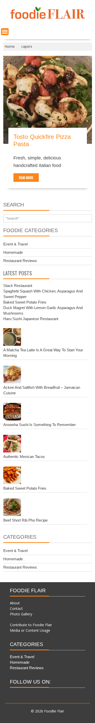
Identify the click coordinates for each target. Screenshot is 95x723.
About (15, 603)
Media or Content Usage (30, 630)
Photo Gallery (21, 614)
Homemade (13, 252)
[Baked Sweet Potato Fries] (12, 476)
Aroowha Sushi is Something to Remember (39, 424)
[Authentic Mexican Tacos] (12, 444)
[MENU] (5, 31)
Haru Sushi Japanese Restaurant (30, 319)
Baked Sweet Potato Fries (24, 302)
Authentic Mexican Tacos (24, 456)
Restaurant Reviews (20, 261)
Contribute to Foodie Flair (31, 624)
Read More (26, 177)
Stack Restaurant (17, 285)
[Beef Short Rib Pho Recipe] (12, 508)
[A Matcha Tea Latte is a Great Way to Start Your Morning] (12, 337)
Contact (16, 608)
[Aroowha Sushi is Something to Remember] (12, 412)
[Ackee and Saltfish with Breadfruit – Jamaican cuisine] (12, 375)
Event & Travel (15, 244)
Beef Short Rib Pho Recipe (25, 520)
